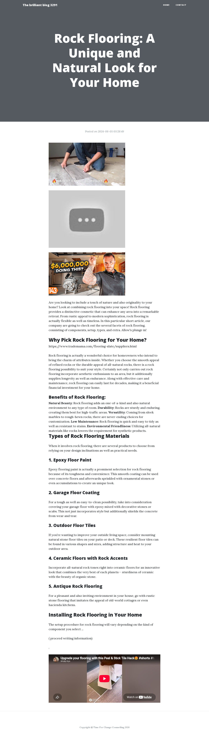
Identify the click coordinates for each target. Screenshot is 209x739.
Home (166, 5)
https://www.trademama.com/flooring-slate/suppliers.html (93, 346)
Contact (181, 5)
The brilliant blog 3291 (40, 5)
